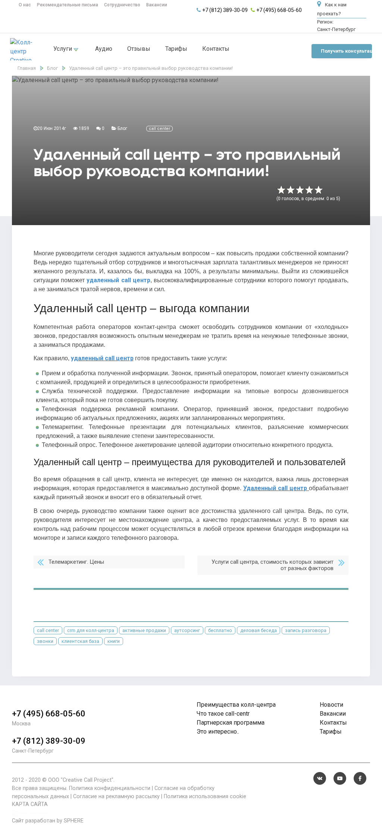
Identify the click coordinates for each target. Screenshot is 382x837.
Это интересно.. (218, 731)
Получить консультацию (346, 51)
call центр (292, 488)
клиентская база (80, 641)
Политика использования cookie (205, 796)
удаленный (104, 280)
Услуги (63, 48)
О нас (25, 4)
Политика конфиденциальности (109, 788)
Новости (331, 704)
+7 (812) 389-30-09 (225, 10)
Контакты (215, 48)
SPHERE (74, 821)
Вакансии (156, 4)
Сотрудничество (122, 4)
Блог (122, 128)
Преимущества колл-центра (236, 704)
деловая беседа (258, 630)
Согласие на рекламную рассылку (116, 796)
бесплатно (220, 630)
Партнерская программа (230, 722)
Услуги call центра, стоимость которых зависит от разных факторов (273, 565)
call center (159, 128)
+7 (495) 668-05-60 (279, 10)
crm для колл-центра (90, 630)
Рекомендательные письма (67, 4)
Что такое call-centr (223, 713)
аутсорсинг (187, 630)
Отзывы (138, 48)
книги (113, 641)
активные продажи (144, 630)
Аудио (103, 48)
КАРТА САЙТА (30, 804)
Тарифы (176, 48)
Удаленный (260, 488)
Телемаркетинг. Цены (76, 561)
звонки (45, 641)
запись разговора (305, 630)
